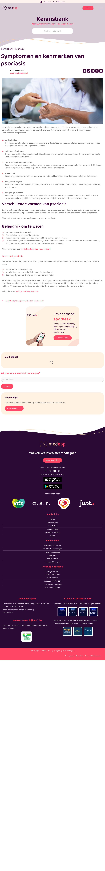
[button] (84, 71)
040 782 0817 (8, 612)
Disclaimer (79, 656)
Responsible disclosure (93, 656)
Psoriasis (20, 49)
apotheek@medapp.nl (19, 73)
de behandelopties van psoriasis (35, 249)
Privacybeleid (69, 656)
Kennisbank (7, 49)
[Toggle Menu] (101, 8)
